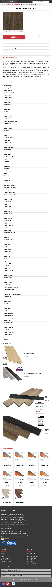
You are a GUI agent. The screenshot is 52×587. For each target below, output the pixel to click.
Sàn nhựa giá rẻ (7, 256)
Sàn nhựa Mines (7, 227)
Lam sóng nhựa (7, 197)
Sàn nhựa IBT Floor (8, 213)
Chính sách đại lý (31, 553)
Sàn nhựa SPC (7, 107)
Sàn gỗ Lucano (7, 173)
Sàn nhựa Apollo (7, 325)
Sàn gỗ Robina (7, 180)
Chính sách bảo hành (32, 555)
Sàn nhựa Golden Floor (9, 270)
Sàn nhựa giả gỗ (7, 88)
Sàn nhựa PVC (7, 130)
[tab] (26, 570)
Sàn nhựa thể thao (8, 284)
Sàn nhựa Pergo (7, 272)
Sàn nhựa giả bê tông (8, 128)
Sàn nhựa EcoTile (8, 249)
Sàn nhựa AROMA (8, 275)
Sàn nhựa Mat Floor (8, 220)
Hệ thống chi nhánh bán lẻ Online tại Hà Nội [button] (11, 570)
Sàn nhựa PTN (7, 265)
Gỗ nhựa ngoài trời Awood (9, 190)
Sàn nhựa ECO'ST (7, 251)
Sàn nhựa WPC (7, 133)
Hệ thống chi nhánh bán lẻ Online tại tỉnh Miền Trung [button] (13, 575)
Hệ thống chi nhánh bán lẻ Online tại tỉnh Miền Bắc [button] (12, 573)
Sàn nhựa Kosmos (8, 218)
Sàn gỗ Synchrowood (8, 303)
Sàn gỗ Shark (7, 166)
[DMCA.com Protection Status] (5, 539)
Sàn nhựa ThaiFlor (8, 310)
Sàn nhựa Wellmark (8, 336)
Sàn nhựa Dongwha (8, 211)
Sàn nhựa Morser (7, 204)
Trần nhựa (6, 258)
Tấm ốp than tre (7, 123)
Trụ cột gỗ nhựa (7, 263)
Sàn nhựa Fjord (7, 320)
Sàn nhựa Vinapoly (8, 334)
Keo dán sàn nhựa (8, 299)
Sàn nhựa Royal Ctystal (9, 208)
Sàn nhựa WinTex (7, 254)
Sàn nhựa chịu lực (8, 116)
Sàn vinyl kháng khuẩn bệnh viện (11, 287)
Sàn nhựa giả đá (7, 104)
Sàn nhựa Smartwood (8, 329)
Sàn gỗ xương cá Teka (8, 163)
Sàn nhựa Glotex (7, 144)
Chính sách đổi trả (31, 560)
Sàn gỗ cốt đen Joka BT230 (29, 353)
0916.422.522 (8, 528)
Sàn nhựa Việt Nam (8, 277)
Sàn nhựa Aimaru (7, 242)
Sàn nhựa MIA (7, 268)
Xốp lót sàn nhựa (7, 296)
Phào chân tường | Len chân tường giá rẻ (12, 294)
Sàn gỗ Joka (6, 161)
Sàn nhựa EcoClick (8, 137)
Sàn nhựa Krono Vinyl (8, 318)
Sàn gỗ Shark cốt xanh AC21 (47, 397)
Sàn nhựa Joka (7, 140)
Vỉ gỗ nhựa (6, 261)
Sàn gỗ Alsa (6, 159)
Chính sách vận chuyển (32, 556)
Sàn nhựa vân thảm (8, 126)
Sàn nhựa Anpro (7, 149)
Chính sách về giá (31, 561)
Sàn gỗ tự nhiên (7, 95)
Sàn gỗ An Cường (7, 182)
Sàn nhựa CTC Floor (8, 201)
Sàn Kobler (6, 237)
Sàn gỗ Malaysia (7, 175)
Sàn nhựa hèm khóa (8, 85)
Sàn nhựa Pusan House (9, 332)
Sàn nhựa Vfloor (7, 154)
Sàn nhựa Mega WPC (8, 315)
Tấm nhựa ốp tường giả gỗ (9, 192)
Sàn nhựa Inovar (7, 216)
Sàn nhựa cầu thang (8, 282)
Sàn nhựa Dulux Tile (8, 327)
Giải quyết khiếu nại (31, 563)
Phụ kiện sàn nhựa (8, 118)
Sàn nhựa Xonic (7, 308)
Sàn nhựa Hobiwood (8, 156)
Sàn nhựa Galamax (8, 199)
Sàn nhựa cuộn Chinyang (9, 232)
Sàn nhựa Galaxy (7, 142)
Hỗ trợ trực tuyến (5, 558)
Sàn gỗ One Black (7, 301)
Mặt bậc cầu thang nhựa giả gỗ (10, 121)
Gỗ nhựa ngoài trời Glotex (9, 185)
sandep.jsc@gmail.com (9, 526)
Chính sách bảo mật (31, 558)
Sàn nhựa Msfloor (8, 223)
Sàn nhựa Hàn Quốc (8, 280)
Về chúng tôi (4, 553)
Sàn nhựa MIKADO (8, 152)
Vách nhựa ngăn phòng (9, 114)
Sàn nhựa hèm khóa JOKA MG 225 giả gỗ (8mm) (47, 428)
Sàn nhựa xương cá (8, 111)
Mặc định (6, 339)
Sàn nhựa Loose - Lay (8, 306)
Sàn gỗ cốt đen (7, 178)
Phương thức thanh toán (7, 560)
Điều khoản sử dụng (6, 561)
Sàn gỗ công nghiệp (8, 90)
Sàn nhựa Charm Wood (9, 147)
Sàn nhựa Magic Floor (8, 239)
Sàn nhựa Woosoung (8, 313)
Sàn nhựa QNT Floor (8, 225)
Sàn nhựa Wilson (7, 206)
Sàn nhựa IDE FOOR (8, 246)
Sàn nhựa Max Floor (8, 235)
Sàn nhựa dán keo (8, 99)
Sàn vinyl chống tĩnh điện (9, 289)
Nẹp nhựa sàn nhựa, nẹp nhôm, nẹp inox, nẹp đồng (15, 291)
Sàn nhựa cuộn (7, 135)
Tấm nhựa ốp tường (8, 97)
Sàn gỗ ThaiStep (7, 171)
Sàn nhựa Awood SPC (8, 322)
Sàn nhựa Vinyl (7, 109)
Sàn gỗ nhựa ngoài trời (9, 92)
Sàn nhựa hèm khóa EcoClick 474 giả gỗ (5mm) (32, 373)
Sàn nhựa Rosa (7, 244)
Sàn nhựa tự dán (7, 102)
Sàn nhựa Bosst (7, 230)
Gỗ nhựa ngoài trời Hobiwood (10, 187)
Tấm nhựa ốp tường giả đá (9, 194)
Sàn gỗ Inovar (7, 168)
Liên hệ (2, 556)
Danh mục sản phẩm (9, 1)
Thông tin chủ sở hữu (6, 555)
